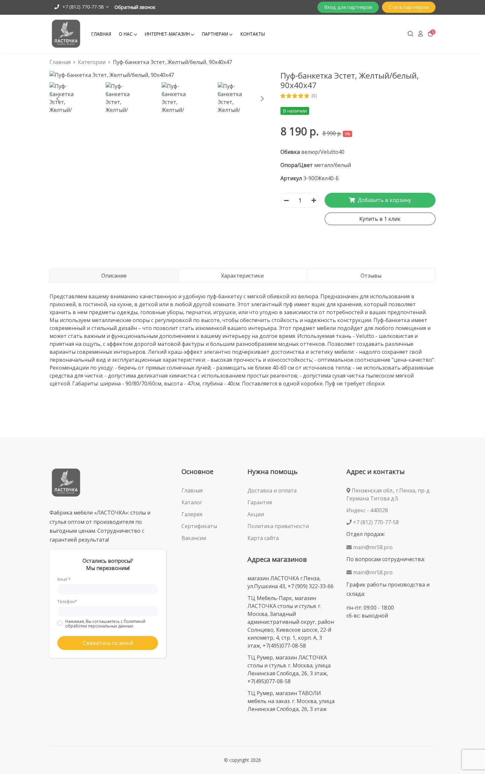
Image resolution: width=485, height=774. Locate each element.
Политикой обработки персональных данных (105, 623)
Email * (64, 579)
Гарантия (259, 502)
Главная (101, 34)
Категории (92, 62)
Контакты (253, 34)
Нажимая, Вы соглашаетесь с (105, 623)
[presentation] (57, 98)
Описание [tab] (114, 275)
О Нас (126, 34)
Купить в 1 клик (380, 218)
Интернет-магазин (167, 34)
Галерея (191, 514)
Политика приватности (278, 526)
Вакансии (193, 538)
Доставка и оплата (272, 490)
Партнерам (215, 34)
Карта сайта (263, 538)
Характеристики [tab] (242, 275)
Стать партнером (409, 7)
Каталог (191, 502)
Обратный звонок (134, 7)
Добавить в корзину (383, 200)
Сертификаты (199, 526)
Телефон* (67, 601)
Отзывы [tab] (371, 275)
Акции (255, 514)
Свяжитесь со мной (108, 643)
